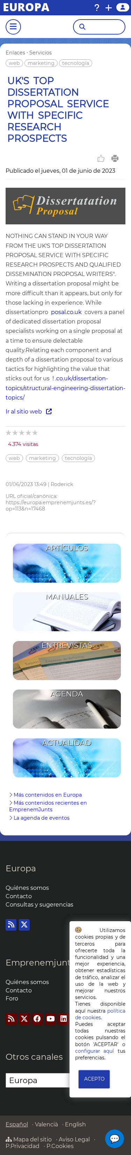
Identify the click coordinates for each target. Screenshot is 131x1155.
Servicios (40, 53)
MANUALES (66, 596)
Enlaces (15, 53)
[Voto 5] (35, 432)
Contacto (19, 896)
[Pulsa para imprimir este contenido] (114, 158)
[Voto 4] (29, 432)
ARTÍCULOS (67, 548)
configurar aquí (94, 1051)
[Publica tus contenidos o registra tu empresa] (109, 7)
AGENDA (66, 694)
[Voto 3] (22, 432)
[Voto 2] (15, 432)
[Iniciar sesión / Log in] (122, 7)
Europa (21, 868)
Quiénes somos (27, 888)
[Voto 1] (9, 432)
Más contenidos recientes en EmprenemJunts (48, 806)
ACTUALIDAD (66, 742)
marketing (41, 63)
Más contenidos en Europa (48, 795)
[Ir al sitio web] (65, 222)
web (14, 63)
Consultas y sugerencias (39, 904)
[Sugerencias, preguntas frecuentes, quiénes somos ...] (97, 7)
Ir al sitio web (26, 411)
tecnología (75, 63)
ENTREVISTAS (67, 645)
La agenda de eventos (42, 818)
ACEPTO (94, 1079)
